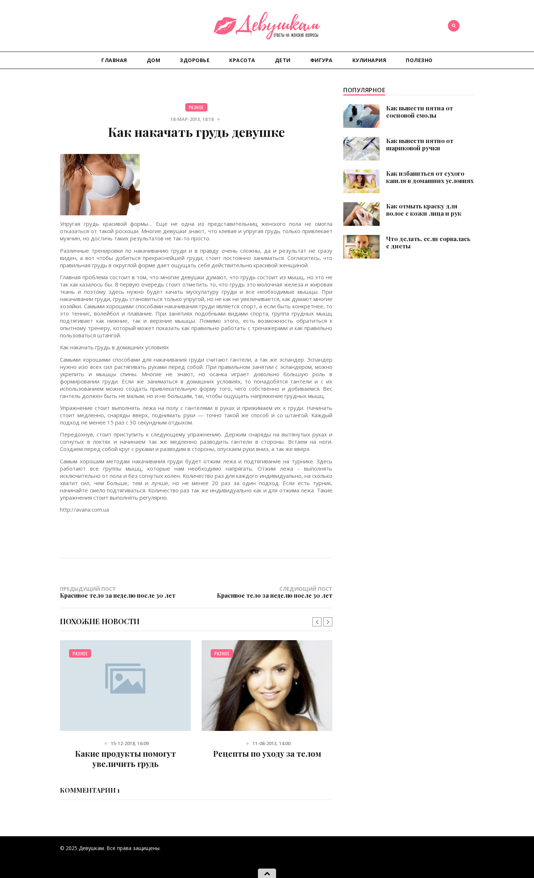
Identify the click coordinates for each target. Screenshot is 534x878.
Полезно (419, 60)
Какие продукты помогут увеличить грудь (125, 758)
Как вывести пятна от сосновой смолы (419, 111)
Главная (114, 60)
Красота (242, 60)
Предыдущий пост (117, 592)
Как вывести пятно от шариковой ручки (419, 144)
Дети (283, 60)
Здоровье (195, 60)
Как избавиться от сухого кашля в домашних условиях (430, 176)
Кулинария (369, 60)
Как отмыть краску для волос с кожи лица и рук (423, 209)
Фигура (321, 60)
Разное (196, 107)
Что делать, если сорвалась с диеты (428, 242)
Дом (154, 60)
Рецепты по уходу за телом (267, 753)
